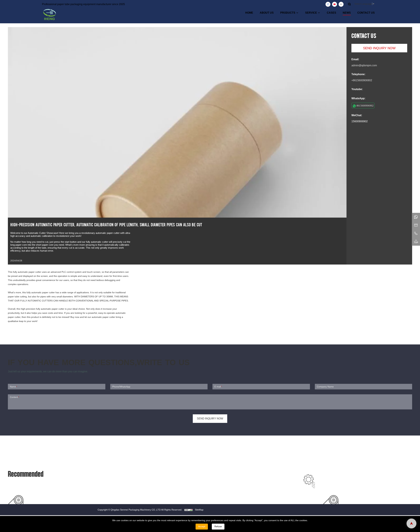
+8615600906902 (361, 80)
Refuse (218, 526)
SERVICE (311, 12)
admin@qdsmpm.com (364, 65)
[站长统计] (188, 509)
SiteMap (199, 509)
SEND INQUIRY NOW (379, 48)
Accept (201, 526)
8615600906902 (365, 105)
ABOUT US (267, 12)
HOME (249, 12)
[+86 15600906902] (416, 217)
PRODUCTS (287, 12)
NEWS (347, 12)
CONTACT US (366, 12)
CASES (331, 12)
